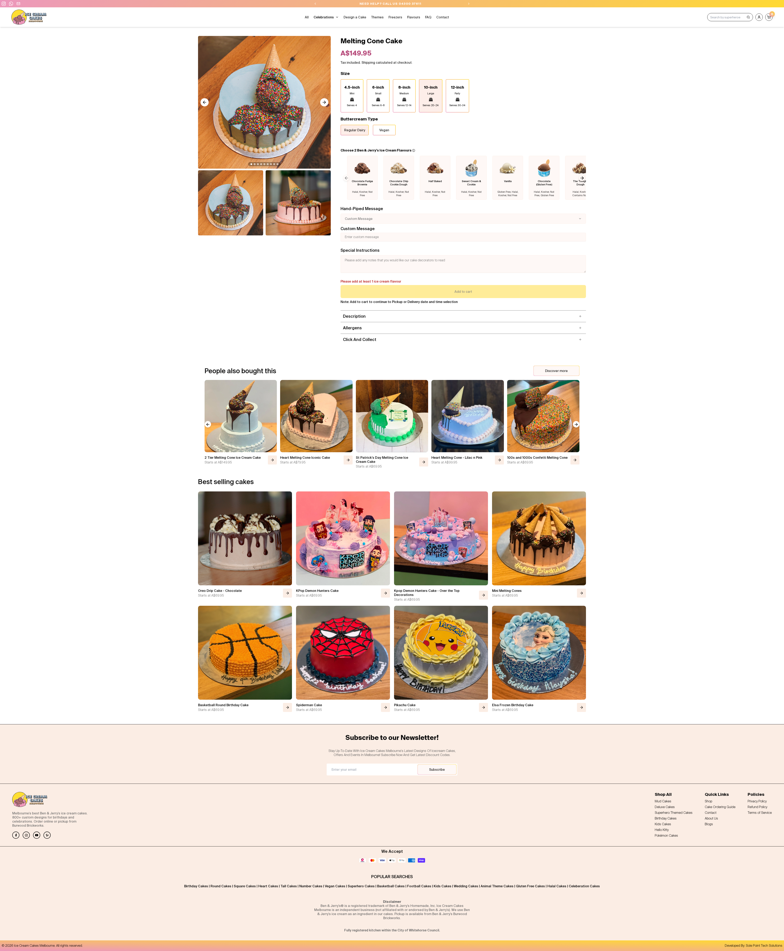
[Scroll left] (204, 102)
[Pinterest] (47, 835)
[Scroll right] (324, 102)
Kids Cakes (442, 886)
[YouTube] (36, 835)
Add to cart (463, 291)
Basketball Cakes (391, 886)
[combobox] (463, 219)
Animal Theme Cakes (497, 886)
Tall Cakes (289, 886)
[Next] (468, 3)
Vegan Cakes (335, 886)
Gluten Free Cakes (530, 886)
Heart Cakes (268, 886)
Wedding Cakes (466, 886)
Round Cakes (220, 886)
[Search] (748, 17)
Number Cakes (310, 886)
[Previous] (315, 3)
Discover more (556, 371)
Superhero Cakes (361, 886)
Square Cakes (245, 886)
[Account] (759, 17)
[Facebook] (15, 835)
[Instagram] (26, 835)
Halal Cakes (556, 886)
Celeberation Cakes (584, 886)
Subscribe (437, 769)
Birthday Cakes (196, 886)
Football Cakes (419, 886)
